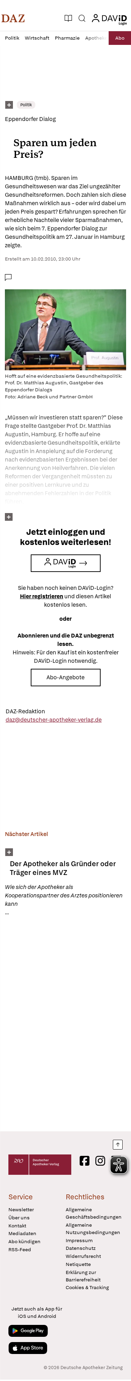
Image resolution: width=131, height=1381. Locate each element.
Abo (119, 38)
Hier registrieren (41, 596)
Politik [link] (26, 105)
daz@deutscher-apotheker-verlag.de (54, 719)
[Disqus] (65, 1023)
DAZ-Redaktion (25, 711)
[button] (13, 18)
